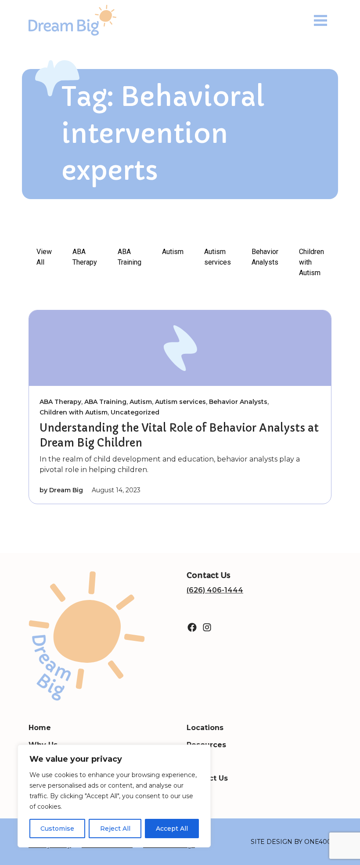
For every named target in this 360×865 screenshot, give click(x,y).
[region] (114, 796)
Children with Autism (311, 262)
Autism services (217, 256)
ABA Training (129, 256)
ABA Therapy (84, 256)
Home (40, 727)
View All (44, 256)
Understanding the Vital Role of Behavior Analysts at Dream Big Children (179, 436)
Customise (57, 828)
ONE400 (317, 842)
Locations (205, 727)
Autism (173, 251)
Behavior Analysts (265, 256)
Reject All (115, 828)
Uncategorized (135, 412)
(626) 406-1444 (215, 590)
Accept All (172, 828)
